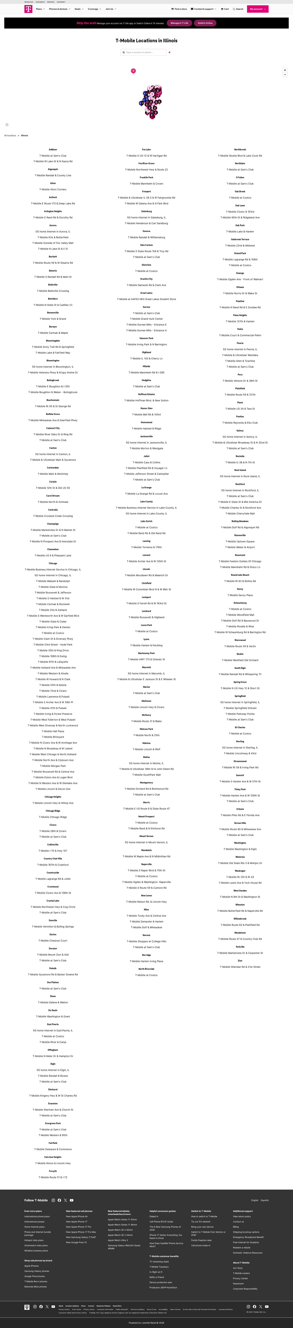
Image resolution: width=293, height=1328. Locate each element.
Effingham (53, 1050)
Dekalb (52, 968)
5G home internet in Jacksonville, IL (146, 442)
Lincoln (146, 569)
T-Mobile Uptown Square (240, 541)
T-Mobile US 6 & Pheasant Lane (53, 555)
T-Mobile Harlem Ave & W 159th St (240, 795)
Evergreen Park (53, 1123)
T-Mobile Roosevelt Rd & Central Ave (53, 771)
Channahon (53, 549)
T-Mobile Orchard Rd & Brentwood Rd (146, 788)
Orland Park (240, 253)
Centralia (53, 510)
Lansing (146, 541)
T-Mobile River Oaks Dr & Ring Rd (53, 434)
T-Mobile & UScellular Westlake (240, 355)
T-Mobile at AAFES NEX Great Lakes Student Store (146, 299)
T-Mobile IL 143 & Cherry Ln (146, 358)
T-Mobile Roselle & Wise (240, 626)
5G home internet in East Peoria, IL (53, 1030)
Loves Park (146, 625)
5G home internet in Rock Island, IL (240, 476)
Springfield (240, 696)
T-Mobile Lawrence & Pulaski (53, 696)
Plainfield (240, 388)
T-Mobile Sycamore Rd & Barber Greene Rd (53, 974)
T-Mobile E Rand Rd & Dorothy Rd (52, 217)
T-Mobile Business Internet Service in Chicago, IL (53, 569)
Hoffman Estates (146, 394)
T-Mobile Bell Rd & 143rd (146, 414)
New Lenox (146, 895)
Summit (240, 775)
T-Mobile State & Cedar (53, 621)
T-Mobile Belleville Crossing (53, 290)
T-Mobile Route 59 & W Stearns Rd (53, 262)
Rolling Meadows (240, 521)
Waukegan (240, 871)
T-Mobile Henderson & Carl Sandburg (146, 223)
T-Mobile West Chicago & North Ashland (53, 754)
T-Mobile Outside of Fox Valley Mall (52, 242)
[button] (133, 71)
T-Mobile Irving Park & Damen (53, 627)
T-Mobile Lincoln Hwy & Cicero (146, 707)
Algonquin (53, 169)
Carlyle (53, 482)
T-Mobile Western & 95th (53, 1135)
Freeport (146, 191)
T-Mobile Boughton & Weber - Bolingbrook (53, 392)
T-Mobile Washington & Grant (53, 1016)
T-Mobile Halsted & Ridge (146, 428)
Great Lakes (146, 293)
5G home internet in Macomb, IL (146, 673)
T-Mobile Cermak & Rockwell (53, 604)
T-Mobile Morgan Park (53, 765)
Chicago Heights (53, 797)
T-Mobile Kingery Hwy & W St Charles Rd (53, 1095)
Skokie (240, 654)
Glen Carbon (146, 245)
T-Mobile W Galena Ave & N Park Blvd (146, 203)
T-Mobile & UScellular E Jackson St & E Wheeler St (146, 679)
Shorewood (240, 640)
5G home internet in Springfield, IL (240, 702)
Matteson (146, 701)
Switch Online (205, 23)
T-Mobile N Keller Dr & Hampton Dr (53, 1056)
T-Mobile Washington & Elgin (240, 849)
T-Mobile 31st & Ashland (53, 609)
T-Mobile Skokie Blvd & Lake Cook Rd (240, 155)
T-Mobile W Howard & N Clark (52, 679)
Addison (53, 149)
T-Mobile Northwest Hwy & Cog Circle (53, 906)
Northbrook (240, 149)
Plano (240, 402)
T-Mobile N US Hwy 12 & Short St (240, 688)
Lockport (146, 597)
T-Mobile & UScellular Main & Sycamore (53, 459)
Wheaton (240, 905)
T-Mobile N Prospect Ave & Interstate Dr (53, 541)
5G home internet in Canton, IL (53, 454)
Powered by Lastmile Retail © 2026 (146, 1322)
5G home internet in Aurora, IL (53, 231)
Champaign (53, 524)
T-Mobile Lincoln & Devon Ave (53, 788)
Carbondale (53, 468)
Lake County (146, 501)
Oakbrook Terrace (240, 239)
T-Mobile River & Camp (53, 1042)
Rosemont (240, 555)
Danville (53, 920)
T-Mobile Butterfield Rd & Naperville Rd (240, 910)
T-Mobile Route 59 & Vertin (240, 646)
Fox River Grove (146, 163)
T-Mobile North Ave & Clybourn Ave (53, 760)
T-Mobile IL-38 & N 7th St (240, 462)
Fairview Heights (52, 1157)
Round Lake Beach (240, 575)
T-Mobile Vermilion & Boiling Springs (53, 926)
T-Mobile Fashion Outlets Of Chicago (240, 561)
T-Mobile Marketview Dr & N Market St (53, 529)
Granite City (146, 279)
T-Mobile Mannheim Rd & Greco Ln (240, 567)
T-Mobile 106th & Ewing (53, 656)
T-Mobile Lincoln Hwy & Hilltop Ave (53, 802)
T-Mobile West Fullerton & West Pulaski (52, 719)
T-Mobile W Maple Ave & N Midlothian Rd (146, 856)
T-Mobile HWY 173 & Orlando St (146, 659)
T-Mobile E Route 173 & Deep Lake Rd (53, 203)
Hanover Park (146, 338)
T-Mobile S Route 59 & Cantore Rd (146, 887)
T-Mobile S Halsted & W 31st (52, 598)
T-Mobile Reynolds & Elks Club (240, 422)
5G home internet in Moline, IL (146, 763)
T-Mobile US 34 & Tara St (240, 408)
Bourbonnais (53, 400)
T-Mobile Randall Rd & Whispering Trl (240, 674)
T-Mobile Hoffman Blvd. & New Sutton (146, 400)
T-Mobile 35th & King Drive (53, 650)
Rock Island (240, 470)
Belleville (53, 285)
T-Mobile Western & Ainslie (53, 673)
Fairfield (53, 1143)
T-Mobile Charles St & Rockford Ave (240, 507)
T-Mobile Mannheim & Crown (146, 183)
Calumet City (53, 428)
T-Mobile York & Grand (53, 318)
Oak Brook (240, 191)
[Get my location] (169, 52)
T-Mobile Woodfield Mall (240, 614)
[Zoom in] (285, 70)
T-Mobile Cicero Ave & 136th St (53, 892)
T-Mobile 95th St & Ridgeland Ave (240, 217)
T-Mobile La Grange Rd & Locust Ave (146, 493)
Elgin (53, 1064)
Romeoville (240, 535)
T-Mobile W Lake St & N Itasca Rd (52, 161)
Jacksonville (146, 436)
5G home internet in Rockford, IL (240, 490)
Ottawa (240, 287)
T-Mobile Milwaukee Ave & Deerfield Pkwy (52, 420)
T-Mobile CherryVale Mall (240, 513)
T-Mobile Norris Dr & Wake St (240, 293)
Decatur (53, 948)
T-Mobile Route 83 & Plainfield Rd (240, 924)
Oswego (240, 273)
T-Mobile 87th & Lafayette (53, 661)
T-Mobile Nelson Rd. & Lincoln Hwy (146, 901)
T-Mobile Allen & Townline (240, 360)
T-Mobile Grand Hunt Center (146, 318)
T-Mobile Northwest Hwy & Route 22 (146, 169)
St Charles (240, 727)
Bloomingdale (53, 341)
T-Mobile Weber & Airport (240, 547)
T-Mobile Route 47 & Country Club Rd (240, 938)
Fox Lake (146, 149)
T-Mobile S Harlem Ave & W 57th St (240, 781)
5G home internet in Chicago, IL (53, 575)
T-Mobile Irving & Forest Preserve (53, 713)
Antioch (53, 197)
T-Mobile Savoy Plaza (240, 595)
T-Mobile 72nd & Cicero (53, 690)
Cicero (53, 825)
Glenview (146, 265)
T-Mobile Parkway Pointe (240, 713)
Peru (240, 375)
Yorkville (240, 947)
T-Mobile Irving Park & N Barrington (146, 344)
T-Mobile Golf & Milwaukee (146, 927)
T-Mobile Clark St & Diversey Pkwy (53, 638)
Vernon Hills (240, 823)
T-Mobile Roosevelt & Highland (146, 617)
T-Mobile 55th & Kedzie (52, 685)
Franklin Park (146, 177)
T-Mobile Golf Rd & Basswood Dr (240, 620)
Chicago (53, 563)
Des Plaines (53, 982)
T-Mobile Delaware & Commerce (53, 1149)
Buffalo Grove (53, 414)
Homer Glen (146, 408)
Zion (240, 961)
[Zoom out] (285, 74)
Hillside (146, 366)
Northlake (240, 163)
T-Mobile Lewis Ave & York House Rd (240, 882)
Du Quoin (52, 1010)
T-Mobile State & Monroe (52, 586)
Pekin (240, 329)
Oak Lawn (240, 205)
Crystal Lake (53, 901)
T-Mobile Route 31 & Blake (146, 721)
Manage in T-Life (179, 23)
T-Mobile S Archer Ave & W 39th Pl (53, 702)
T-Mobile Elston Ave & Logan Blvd (52, 777)
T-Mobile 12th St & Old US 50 (53, 487)
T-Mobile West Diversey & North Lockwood (53, 725)
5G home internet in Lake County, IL (146, 513)
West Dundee (240, 891)
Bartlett (53, 257)
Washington (240, 843)
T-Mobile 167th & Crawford (53, 864)
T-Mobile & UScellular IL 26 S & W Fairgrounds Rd (146, 197)
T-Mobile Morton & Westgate (146, 448)
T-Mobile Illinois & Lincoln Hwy (53, 1163)
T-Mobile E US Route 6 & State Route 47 (146, 808)
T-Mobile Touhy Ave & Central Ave (146, 915)
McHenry (146, 715)
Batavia (53, 271)
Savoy (240, 589)
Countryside (53, 873)
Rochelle (240, 456)
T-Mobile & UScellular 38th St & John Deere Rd (146, 768)
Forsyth (53, 1171)
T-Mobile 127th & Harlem (240, 321)
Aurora (52, 225)
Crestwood (52, 887)
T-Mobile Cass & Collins (146, 462)
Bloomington (53, 361)
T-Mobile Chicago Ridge (53, 816)
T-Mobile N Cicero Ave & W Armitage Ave (53, 742)
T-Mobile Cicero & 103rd (240, 211)
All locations (10, 135)
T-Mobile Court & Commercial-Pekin (240, 335)
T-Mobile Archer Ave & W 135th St (146, 561)
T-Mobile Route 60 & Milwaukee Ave (240, 829)
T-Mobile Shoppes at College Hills (146, 941)
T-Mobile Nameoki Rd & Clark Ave (146, 285)
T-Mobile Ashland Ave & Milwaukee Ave (53, 667)
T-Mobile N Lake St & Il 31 (53, 248)
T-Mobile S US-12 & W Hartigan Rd (146, 155)
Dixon (53, 996)
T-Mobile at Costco (53, 632)
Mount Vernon (146, 836)
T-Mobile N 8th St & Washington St (240, 896)
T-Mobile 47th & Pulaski (53, 708)
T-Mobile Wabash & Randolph (53, 581)
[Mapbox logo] (7, 124)
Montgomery (146, 783)
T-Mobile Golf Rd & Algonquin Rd (240, 527)
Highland (146, 352)
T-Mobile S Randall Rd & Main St (53, 276)
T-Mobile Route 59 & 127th (240, 394)
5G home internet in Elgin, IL (53, 1069)
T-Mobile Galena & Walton (53, 1002)
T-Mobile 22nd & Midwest (240, 245)
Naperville (146, 864)
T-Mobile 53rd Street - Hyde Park (52, 644)
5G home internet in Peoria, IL (240, 349)
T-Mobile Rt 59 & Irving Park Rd (240, 767)
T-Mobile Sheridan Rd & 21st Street (240, 966)
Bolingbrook (53, 380)
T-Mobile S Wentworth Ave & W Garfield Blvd (53, 615)
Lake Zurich (146, 521)
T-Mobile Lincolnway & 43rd (240, 753)
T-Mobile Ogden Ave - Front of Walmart (240, 279)
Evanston (53, 1103)
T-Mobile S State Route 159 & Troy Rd (146, 251)
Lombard (146, 611)
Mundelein (146, 850)
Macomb (146, 667)
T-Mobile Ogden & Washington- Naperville (146, 882)
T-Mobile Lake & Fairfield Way (53, 352)
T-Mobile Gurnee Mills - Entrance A (146, 330)
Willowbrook (240, 919)
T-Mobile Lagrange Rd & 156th (240, 259)
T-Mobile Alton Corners (52, 189)
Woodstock (240, 933)
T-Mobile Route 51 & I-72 (53, 1177)
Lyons (146, 639)
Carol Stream (53, 496)
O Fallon (240, 177)
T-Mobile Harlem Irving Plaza (146, 961)
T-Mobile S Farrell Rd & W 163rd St (146, 603)
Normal (146, 935)
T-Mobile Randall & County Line (53, 175)
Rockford (240, 484)
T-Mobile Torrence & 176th (146, 547)
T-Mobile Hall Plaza (53, 731)
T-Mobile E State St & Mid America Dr (240, 501)
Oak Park (240, 225)
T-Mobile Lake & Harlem (240, 231)
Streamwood (240, 761)
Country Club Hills (53, 859)
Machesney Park (146, 653)
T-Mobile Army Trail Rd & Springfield (53, 346)
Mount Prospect (146, 816)
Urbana (240, 809)
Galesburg (146, 211)
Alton (53, 183)
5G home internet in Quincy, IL (240, 436)
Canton (53, 448)
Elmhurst (53, 1089)
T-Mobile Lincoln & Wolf (146, 749)
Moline (146, 757)
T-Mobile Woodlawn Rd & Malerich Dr (146, 575)
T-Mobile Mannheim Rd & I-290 (146, 372)
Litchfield (146, 583)
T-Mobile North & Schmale (53, 501)
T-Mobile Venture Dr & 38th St (240, 380)
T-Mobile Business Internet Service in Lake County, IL (146, 507)
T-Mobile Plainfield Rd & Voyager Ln (146, 468)
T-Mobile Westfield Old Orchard (240, 660)
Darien (53, 934)
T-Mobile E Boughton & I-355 (53, 386)
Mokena (146, 743)
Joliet (146, 456)
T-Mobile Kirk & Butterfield (53, 237)
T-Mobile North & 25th (146, 735)
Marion (146, 687)
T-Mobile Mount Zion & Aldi (53, 954)
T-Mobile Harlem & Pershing (146, 645)
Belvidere (53, 299)
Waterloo (240, 857)
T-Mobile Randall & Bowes (53, 1075)
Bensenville (53, 313)
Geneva (146, 231)
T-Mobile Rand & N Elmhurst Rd (146, 828)
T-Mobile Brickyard (53, 736)
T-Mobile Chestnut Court (52, 940)
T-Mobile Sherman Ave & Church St (53, 1109)
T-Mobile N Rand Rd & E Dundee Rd (240, 307)
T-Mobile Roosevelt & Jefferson (53, 592)
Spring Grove (240, 682)
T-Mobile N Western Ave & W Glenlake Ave (52, 783)
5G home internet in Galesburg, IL (146, 217)
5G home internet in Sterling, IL (240, 747)
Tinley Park (240, 789)
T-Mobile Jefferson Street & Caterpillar (146, 473)
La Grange (146, 487)
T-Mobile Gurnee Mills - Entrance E (146, 324)
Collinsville (52, 845)
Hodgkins (146, 380)
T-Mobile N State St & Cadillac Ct (53, 304)
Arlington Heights (53, 211)
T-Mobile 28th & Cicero (52, 831)
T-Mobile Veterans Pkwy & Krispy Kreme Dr (53, 372)
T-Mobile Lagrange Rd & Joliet (53, 878)
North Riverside (146, 969)
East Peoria (53, 1024)
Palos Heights (240, 315)
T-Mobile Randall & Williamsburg (146, 237)
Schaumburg (240, 603)
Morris (146, 802)
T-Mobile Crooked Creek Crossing (53, 515)
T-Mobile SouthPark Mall (146, 774)
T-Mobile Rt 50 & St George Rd (53, 406)
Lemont (146, 555)
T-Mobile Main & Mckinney (53, 473)
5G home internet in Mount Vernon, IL (146, 842)
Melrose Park (146, 729)
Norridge (146, 955)
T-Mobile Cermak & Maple (53, 332)
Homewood (146, 422)
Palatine (240, 301)
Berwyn (53, 327)
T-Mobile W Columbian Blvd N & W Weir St (146, 589)
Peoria (240, 343)
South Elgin (240, 668)
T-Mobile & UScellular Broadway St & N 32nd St (240, 442)
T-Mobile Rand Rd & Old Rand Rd (146, 533)
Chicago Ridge (53, 811)
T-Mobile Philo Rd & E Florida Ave (240, 815)
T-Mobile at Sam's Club (52, 155)
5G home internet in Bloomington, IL (53, 366)
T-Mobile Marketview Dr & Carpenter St (240, 952)
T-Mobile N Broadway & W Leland (52, 748)
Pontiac (240, 417)
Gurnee (146, 307)
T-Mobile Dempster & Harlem (146, 921)
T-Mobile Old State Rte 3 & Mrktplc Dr (240, 863)
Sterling (240, 741)
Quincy (240, 431)
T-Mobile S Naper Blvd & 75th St (146, 870)
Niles (146, 910)
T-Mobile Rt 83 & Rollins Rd (240, 581)
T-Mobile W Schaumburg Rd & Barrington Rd (240, 632)
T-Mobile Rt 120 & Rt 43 (240, 876)
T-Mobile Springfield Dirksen (240, 708)
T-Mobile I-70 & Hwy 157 (53, 850)
